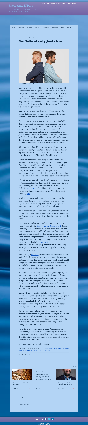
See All (74, 366)
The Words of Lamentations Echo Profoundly (21, 383)
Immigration (29, 27)
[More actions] (68, 37)
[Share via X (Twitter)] (22, 354)
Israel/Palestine (55, 27)
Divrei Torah (37, 27)
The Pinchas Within (40, 372)
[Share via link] (29, 354)
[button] (53, 3)
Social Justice (21, 27)
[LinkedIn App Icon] (52, 419)
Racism (62, 27)
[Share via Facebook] (19, 354)
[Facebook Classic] (45, 419)
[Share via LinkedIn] (26, 354)
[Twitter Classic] (49, 419)
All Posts (13, 27)
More (68, 27)
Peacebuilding (46, 27)
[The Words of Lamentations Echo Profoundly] (22, 374)
